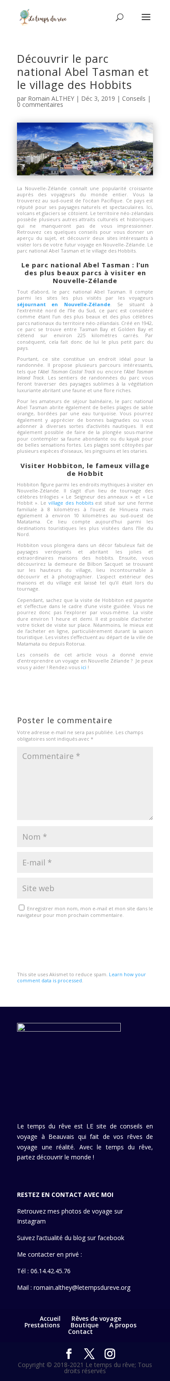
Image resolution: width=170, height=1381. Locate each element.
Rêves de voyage (96, 1318)
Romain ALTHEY (51, 98)
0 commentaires (40, 104)
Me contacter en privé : (49, 1254)
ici (83, 667)
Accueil (50, 1318)
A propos (122, 1325)
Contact (80, 1331)
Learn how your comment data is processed (81, 977)
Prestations (42, 1325)
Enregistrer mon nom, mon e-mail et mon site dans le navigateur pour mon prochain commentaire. (85, 911)
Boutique (85, 1325)
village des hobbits (70, 502)
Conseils (134, 98)
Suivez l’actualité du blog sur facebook (70, 1238)
